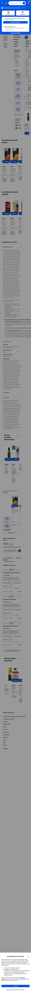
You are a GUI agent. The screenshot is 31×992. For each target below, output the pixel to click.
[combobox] (17, 3)
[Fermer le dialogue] (28, 956)
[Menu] (2, 3)
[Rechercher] (24, 3)
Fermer (15, 986)
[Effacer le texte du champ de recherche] (21, 3)
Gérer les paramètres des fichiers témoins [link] (15, 989)
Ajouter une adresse (15, 22)
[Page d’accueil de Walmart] (6, 3)
